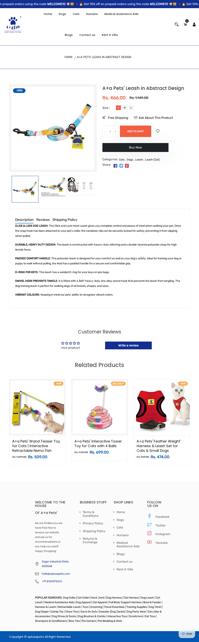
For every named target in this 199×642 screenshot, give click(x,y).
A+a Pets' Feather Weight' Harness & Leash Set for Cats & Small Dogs (159, 446)
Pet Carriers (89, 621)
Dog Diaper (42, 611)
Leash (139, 159)
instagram (159, 534)
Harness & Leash (45, 607)
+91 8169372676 (52, 581)
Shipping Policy (64, 220)
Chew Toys (72, 611)
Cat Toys (150, 616)
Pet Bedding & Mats (110, 621)
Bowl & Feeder (152, 602)
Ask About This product (156, 118)
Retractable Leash (69, 607)
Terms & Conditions (91, 513)
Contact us (87, 35)
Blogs (69, 35)
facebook (159, 517)
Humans (92, 14)
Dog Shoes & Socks (64, 616)
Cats (76, 14)
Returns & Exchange (90, 540)
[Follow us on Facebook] (115, 166)
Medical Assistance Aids (121, 14)
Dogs (62, 14)
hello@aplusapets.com (56, 573)
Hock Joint (97, 597)
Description (24, 220)
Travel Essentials (114, 607)
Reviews (43, 220)
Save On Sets (89, 611)
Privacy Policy (93, 523)
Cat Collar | (83, 597)
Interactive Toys (117, 616)
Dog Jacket (118, 611)
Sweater (103, 611)
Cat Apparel (100, 602)
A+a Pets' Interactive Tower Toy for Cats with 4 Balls (98, 443)
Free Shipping (117, 118)
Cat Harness (132, 597)
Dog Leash (147, 597)
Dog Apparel (83, 602)
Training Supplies (137, 607)
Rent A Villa (110, 35)
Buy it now (135, 149)
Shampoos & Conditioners (51, 621)
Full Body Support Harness (124, 602)
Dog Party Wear (136, 611)
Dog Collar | (70, 597)
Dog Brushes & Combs (91, 616)
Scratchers (136, 616)
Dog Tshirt (155, 607)
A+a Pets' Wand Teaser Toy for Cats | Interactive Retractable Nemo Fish (36, 446)
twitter (159, 525)
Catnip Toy (57, 611)
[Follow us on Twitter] (121, 166)
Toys (85, 607)
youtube (159, 543)
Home (48, 14)
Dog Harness (114, 597)
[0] (185, 24)
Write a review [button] (128, 345)
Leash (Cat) (152, 159)
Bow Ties (74, 621)
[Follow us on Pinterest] (127, 166)
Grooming (96, 607)
